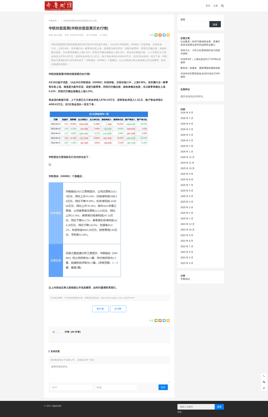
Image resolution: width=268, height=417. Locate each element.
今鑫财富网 (56, 406)
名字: (55, 387)
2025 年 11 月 (187, 162)
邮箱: (99, 387)
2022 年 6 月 (187, 252)
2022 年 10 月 (187, 229)
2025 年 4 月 (187, 201)
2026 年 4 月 (187, 135)
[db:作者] (58, 35)
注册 (215, 5)
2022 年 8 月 (187, 240)
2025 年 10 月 (187, 168)
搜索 (183, 19)
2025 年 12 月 (187, 157)
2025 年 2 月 (187, 213)
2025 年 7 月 (187, 185)
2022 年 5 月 (187, 257)
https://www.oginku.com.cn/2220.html (117, 298)
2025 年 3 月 (187, 207)
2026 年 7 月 (187, 118)
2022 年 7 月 (187, 246)
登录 (208, 5)
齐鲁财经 (53, 21)
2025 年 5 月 (187, 196)
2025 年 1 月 (187, 218)
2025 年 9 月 (187, 174)
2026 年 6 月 (187, 123)
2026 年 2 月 (187, 146)
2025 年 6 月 (187, 190)
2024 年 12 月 (187, 224)
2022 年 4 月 (187, 263)
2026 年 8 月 (187, 112)
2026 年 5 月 (187, 129)
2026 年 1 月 (187, 151)
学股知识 (185, 279)
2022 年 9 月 (187, 235)
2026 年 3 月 (187, 140)
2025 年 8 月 (187, 179)
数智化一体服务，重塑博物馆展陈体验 (200, 68)
